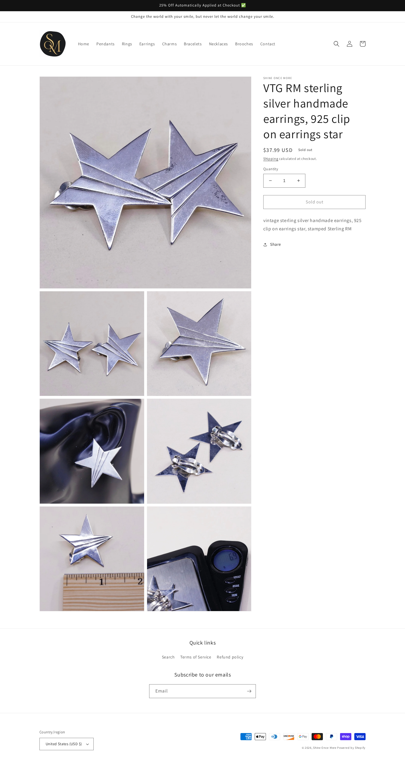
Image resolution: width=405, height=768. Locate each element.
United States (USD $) (64, 743)
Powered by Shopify (351, 748)
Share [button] (275, 244)
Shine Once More (325, 748)
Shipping (270, 158)
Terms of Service (195, 657)
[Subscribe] (249, 691)
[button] (336, 43)
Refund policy (230, 657)
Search (168, 657)
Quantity (270, 168)
